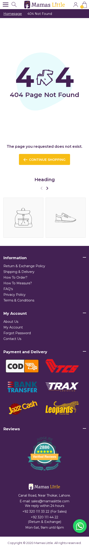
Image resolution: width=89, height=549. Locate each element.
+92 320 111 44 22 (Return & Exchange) (44, 519)
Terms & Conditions (18, 300)
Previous (41, 188)
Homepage (12, 14)
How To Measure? (17, 283)
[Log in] (75, 5)
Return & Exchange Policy (24, 266)
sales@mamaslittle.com (50, 501)
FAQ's (8, 289)
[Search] (14, 5)
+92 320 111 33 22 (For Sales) (44, 511)
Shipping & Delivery (18, 272)
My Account (13, 327)
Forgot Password (17, 333)
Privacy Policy (14, 295)
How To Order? (15, 277)
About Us (10, 322)
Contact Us (12, 339)
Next (47, 188)
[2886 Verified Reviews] (44, 471)
